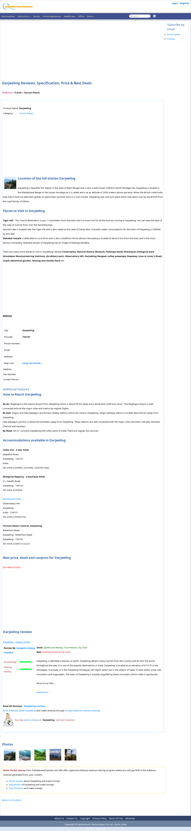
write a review (31, 719)
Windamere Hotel (12, 498)
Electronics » (24, 16)
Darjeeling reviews (34, 706)
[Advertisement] (83, 46)
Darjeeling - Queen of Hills (16, 641)
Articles (171, 38)
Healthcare (69, 16)
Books (36, 16)
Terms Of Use (116, 818)
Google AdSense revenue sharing (82, 710)
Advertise (130, 818)
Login (175, 3)
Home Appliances (52, 16)
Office (81, 16)
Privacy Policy (99, 818)
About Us (59, 818)
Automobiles (8, 16)
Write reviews (16, 780)
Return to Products (11, 800)
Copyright (85, 818)
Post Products (16, 788)
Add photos (15, 784)
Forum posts (173, 34)
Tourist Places (26, 113)
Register (184, 3)
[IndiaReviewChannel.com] (17, 10)
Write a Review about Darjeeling (19, 710)
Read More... (43, 692)
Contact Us (71, 818)
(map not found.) (31, 363)
